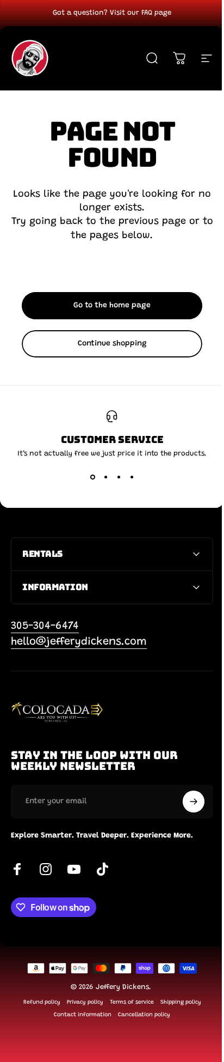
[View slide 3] (118, 476)
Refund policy (37, 1002)
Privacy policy (81, 1002)
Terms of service (127, 1002)
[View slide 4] (131, 476)
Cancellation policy (140, 1015)
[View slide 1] (92, 476)
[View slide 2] (105, 476)
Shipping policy (176, 1002)
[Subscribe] (185, 801)
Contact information (79, 1015)
